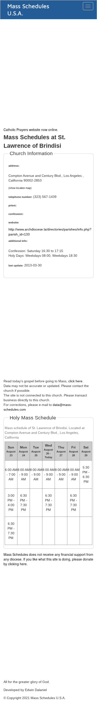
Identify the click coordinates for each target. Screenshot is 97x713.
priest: (12, 205)
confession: (15, 214)
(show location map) (20, 188)
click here (75, 381)
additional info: (18, 240)
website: (13, 222)
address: (13, 165)
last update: (15, 265)
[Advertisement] (48, 73)
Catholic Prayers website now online (30, 129)
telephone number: (20, 197)
